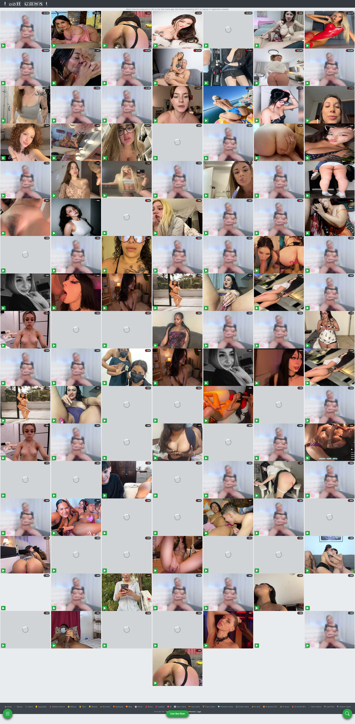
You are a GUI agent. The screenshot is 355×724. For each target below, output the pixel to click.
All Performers (190, 712)
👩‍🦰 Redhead (118, 707)
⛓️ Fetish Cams (242, 707)
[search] (347, 713)
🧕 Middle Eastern (57, 707)
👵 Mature (72, 707)
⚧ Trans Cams (208, 707)
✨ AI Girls (255, 707)
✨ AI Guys (284, 707)
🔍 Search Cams (344, 707)
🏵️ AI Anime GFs (270, 707)
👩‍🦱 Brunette (105, 707)
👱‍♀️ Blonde (93, 707)
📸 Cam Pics (329, 707)
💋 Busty (149, 707)
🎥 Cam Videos (314, 707)
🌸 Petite (139, 707)
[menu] (7, 713)
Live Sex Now (177, 713)
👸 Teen (82, 707)
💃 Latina (29, 707)
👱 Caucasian (41, 707)
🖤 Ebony (18, 707)
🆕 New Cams (180, 707)
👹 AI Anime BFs (299, 707)
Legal (199, 712)
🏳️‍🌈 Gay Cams (194, 707)
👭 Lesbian (160, 707)
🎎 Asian (8, 707)
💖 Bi (169, 707)
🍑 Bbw (129, 707)
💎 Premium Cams (225, 707)
